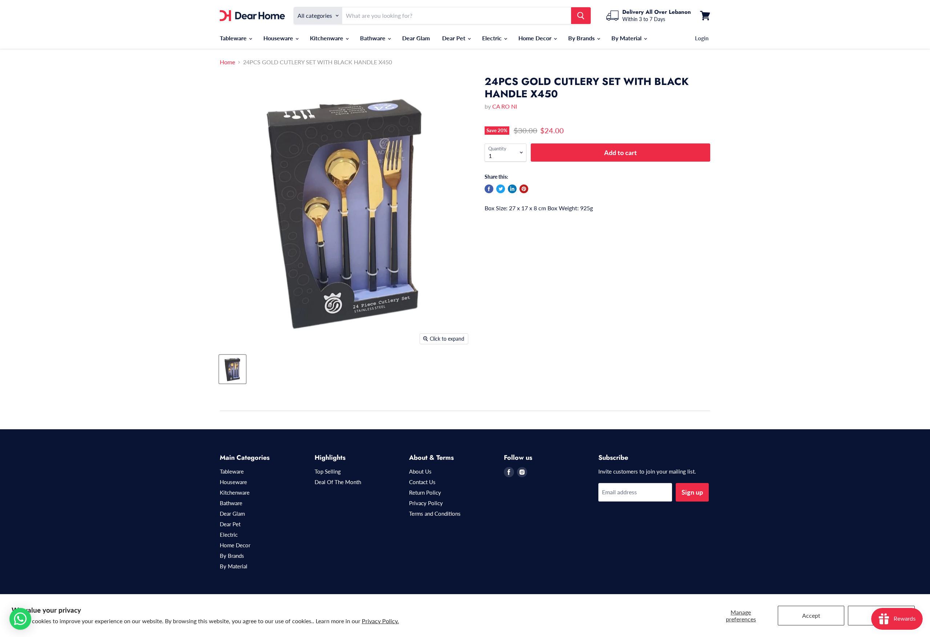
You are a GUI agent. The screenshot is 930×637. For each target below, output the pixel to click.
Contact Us (422, 482)
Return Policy (425, 492)
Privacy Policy (426, 503)
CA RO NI (504, 106)
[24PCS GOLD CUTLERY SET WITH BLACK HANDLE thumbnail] (232, 369)
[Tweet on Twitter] (500, 188)
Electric (492, 38)
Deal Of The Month (338, 482)
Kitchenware (327, 38)
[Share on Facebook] (489, 188)
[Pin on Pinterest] (523, 188)
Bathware (373, 38)
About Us (420, 471)
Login (701, 38)
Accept (811, 615)
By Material (627, 38)
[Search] (581, 15)
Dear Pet (454, 38)
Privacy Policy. (380, 620)
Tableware (234, 38)
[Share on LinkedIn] (512, 188)
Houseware (279, 38)
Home (227, 62)
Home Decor (535, 38)
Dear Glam (416, 38)
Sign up (692, 492)
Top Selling (328, 471)
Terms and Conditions (435, 513)
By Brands (582, 38)
